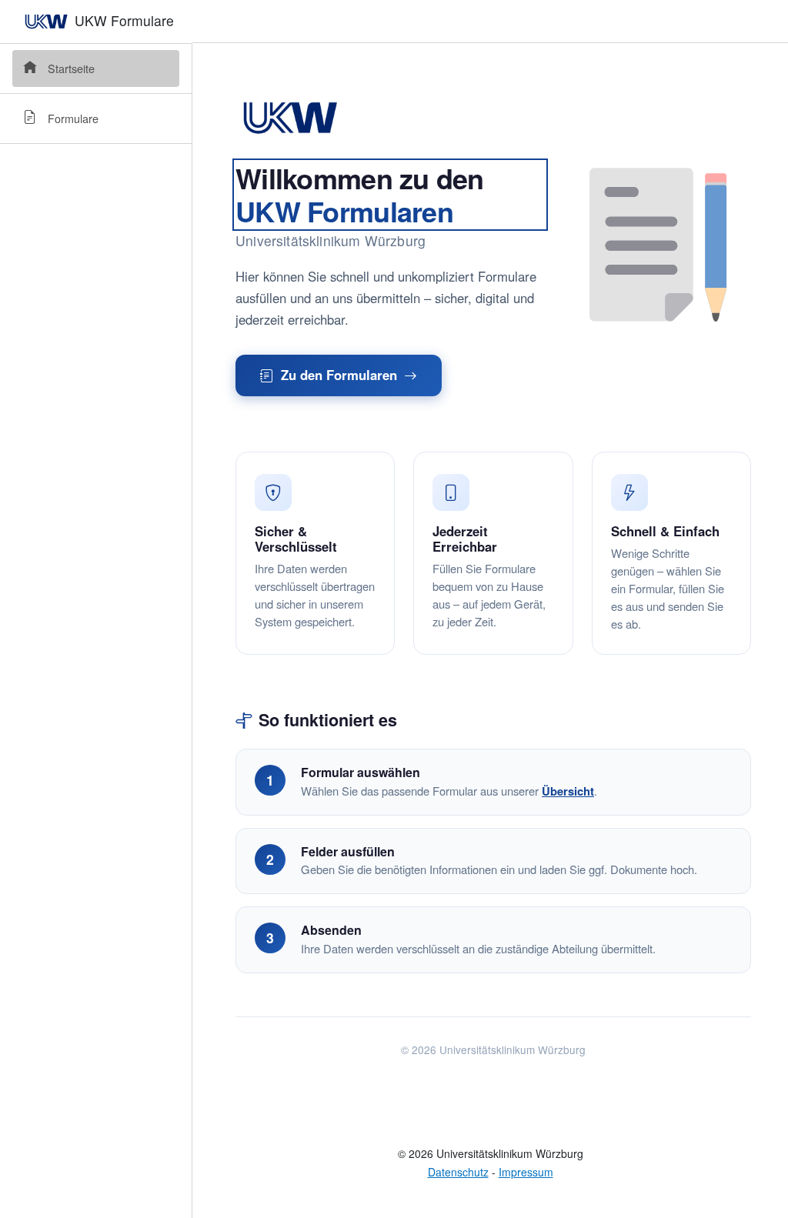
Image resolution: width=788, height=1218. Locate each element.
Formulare (73, 118)
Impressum (526, 1172)
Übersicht (568, 791)
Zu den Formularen (339, 374)
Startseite (71, 68)
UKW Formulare (122, 20)
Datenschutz (458, 1172)
